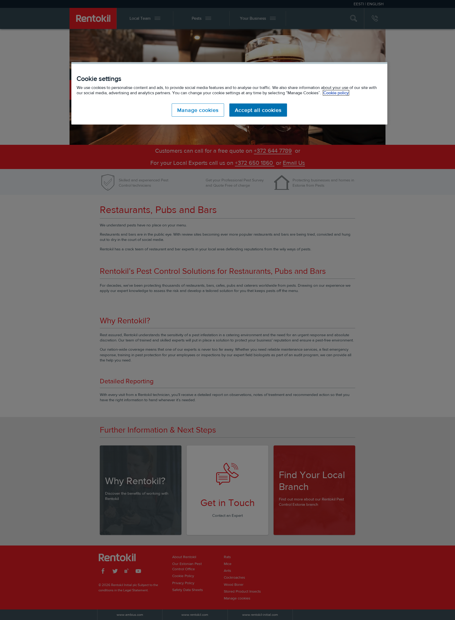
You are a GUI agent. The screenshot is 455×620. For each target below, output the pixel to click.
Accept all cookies (258, 110)
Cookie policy (336, 93)
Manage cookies (198, 110)
